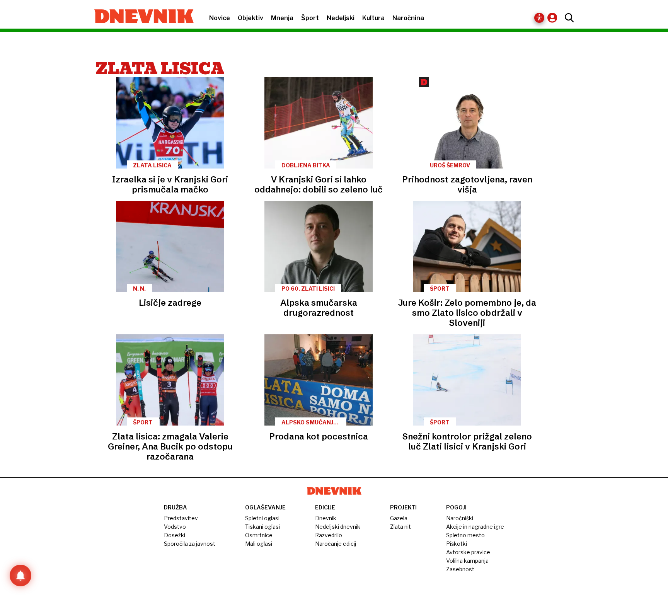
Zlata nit (400, 526)
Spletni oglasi (262, 518)
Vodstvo (175, 526)
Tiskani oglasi (262, 526)
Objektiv (250, 18)
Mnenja (282, 18)
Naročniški (459, 518)
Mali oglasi (258, 543)
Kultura (373, 18)
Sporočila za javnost (189, 543)
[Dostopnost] (539, 18)
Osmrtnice (259, 535)
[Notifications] (20, 575)
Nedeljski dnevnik (337, 526)
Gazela (398, 518)
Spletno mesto (465, 535)
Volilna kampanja (467, 560)
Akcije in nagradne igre (475, 526)
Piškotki (456, 543)
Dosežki (174, 535)
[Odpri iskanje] (567, 17)
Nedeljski (340, 18)
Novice (219, 18)
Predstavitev (181, 518)
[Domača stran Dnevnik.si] (140, 17)
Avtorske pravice (468, 552)
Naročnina (408, 18)
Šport (310, 18)
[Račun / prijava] (554, 17)
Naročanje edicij (335, 543)
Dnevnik (325, 518)
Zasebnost (460, 569)
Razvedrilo (328, 535)
